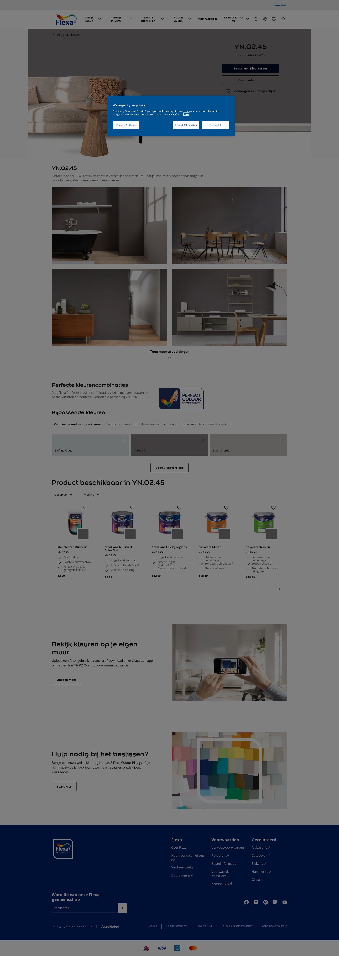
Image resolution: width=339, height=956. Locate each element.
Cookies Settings (126, 124)
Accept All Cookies (186, 124)
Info (186, 114)
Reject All (215, 124)
